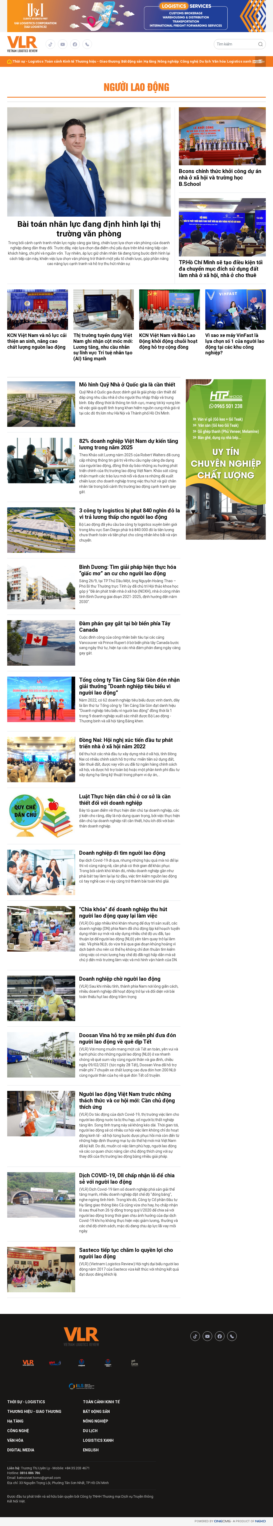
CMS (222, 1521)
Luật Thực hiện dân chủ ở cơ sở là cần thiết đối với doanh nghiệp (125, 799)
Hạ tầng (150, 61)
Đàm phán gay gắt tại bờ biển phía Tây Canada (124, 626)
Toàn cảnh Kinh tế (59, 61)
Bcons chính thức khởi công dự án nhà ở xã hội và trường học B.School (220, 177)
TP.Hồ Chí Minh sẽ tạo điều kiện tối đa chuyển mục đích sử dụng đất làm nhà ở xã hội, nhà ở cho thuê (221, 268)
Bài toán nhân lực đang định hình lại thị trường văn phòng (88, 228)
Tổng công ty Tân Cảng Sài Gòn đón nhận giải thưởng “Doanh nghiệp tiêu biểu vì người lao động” (129, 686)
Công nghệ (189, 61)
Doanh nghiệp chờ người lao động (119, 979)
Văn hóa (219, 61)
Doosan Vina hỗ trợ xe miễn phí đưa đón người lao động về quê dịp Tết (127, 1038)
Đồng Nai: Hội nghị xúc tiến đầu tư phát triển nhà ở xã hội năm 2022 (126, 743)
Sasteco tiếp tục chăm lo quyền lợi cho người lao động (126, 1253)
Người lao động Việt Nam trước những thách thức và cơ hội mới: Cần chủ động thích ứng (127, 1100)
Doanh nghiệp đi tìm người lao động (122, 853)
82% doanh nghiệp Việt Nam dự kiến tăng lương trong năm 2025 (128, 444)
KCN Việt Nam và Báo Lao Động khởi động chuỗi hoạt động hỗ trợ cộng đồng (168, 341)
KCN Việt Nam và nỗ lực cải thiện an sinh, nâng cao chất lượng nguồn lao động (37, 341)
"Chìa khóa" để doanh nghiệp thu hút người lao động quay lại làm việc (123, 912)
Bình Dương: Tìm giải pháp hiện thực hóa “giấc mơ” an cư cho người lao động (127, 570)
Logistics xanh (239, 61)
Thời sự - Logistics (28, 61)
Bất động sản (131, 61)
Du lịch (205, 61)
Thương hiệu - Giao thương (97, 61)
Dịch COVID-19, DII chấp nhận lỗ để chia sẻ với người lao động (127, 1178)
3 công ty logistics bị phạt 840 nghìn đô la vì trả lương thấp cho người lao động (129, 513)
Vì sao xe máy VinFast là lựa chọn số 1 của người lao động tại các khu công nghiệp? (234, 343)
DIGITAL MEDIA (20, 1450)
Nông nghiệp (168, 61)
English (91, 1450)
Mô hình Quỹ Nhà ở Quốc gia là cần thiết (127, 384)
